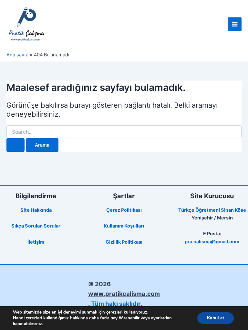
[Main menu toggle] (235, 24)
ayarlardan (161, 318)
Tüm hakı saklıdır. (116, 303)
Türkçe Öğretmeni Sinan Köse (212, 210)
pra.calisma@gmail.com (212, 242)
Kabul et (215, 318)
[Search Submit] (15, 145)
